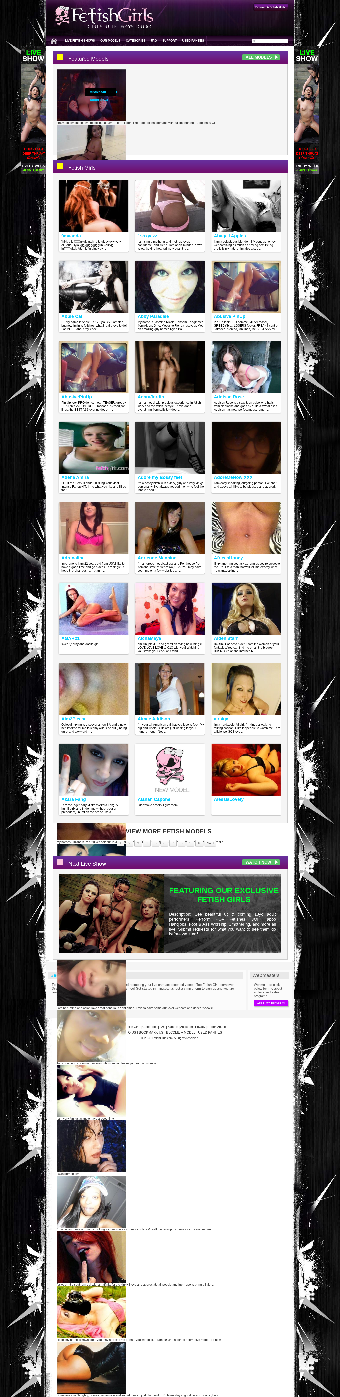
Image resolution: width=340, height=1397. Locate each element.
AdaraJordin (151, 396)
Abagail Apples (230, 235)
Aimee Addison (154, 718)
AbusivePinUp (76, 396)
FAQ (154, 40)
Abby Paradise (153, 316)
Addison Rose (229, 396)
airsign (221, 718)
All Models (259, 57)
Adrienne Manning (157, 557)
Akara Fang (73, 799)
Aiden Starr (226, 638)
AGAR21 (70, 638)
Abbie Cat (71, 316)
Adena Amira (75, 477)
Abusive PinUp (229, 316)
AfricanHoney (228, 557)
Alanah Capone (154, 799)
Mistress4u (98, 92)
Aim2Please (74, 718)
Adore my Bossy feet (160, 477)
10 (199, 843)
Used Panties (193, 40)
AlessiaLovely (229, 799)
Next (210, 843)
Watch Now (258, 862)
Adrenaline (73, 557)
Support (169, 40)
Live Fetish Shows (80, 40)
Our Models (110, 40)
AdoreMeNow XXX (233, 477)
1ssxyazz (147, 235)
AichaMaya (149, 638)
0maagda (71, 235)
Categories (135, 40)
